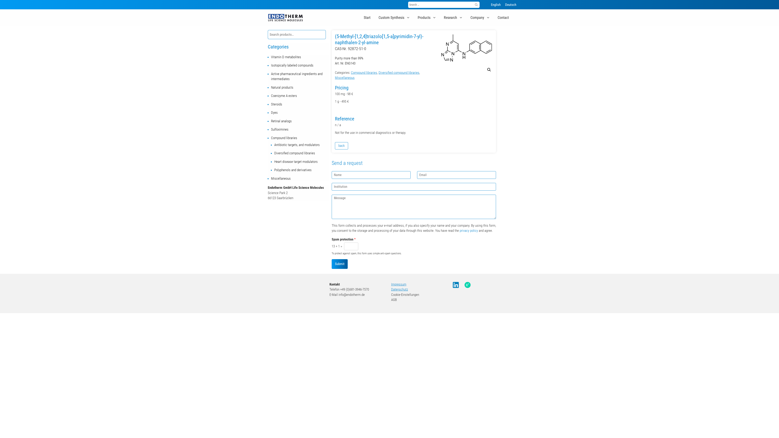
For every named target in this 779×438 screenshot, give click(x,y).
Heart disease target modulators (296, 162)
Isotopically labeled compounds (292, 65)
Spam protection (344, 239)
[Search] (476, 5)
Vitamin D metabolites (286, 57)
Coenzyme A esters (284, 96)
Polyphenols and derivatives (293, 170)
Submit (339, 264)
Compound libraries (364, 73)
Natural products (282, 87)
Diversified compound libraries (399, 73)
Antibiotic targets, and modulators (297, 145)
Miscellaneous (345, 78)
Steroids (276, 104)
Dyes (274, 113)
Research (450, 17)
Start (367, 17)
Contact (503, 17)
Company (477, 17)
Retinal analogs (281, 121)
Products (424, 17)
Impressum (398, 284)
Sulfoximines (279, 129)
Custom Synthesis (391, 17)
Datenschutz (399, 289)
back (341, 146)
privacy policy (469, 231)
